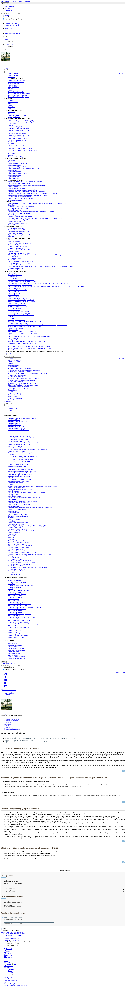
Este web (7, 19)
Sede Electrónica (9, 693)
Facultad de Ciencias (14, 420)
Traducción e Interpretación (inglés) (18, 95)
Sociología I (11, 537)
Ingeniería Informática (14, 172)
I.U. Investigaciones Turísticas (17, 571)
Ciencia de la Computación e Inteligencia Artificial (22, 456)
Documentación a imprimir (12, 33)
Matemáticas (11, 107)
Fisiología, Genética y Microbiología (18, 502)
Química (10, 108)
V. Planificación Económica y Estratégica (20, 371)
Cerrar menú (5, 3)
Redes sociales (9, 44)
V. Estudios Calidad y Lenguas (17, 376)
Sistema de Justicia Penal (15, 268)
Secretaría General (13, 365)
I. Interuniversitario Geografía (16, 551)
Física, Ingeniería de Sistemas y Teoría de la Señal (22, 501)
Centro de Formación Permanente (18, 439)
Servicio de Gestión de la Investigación (19, 604)
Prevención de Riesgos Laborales (17, 298)
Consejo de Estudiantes (15, 398)
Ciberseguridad (12, 276)
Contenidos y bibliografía (12, 25)
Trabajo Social (12, 153)
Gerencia (10, 363)
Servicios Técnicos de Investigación (18, 627)
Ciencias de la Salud (14, 310)
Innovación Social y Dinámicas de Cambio (20, 261)
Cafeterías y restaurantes (15, 645)
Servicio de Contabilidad (15, 595)
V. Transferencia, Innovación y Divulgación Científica (24, 378)
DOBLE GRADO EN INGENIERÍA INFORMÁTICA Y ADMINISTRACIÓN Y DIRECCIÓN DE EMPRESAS (29, 922)
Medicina (11, 113)
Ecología (10, 478)
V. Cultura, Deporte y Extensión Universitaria (21, 380)
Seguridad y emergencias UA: (13, 940)
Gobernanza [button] (8, 353)
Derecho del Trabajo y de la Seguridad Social (21, 469)
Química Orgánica (13, 534)
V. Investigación (13, 366)
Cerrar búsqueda (5, 15)
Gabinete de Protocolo (14, 587)
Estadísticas (8, 964)
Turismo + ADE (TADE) (15, 157)
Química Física (12, 536)
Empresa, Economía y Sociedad (17, 323)
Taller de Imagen (13, 655)
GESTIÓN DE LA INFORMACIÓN (12, 65)
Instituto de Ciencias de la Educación (19, 444)
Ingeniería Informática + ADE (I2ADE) (19, 173)
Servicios (10, 412)
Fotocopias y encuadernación (16, 650)
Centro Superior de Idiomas (16, 648)
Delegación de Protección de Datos (18, 386)
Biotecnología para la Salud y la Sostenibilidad (21, 206)
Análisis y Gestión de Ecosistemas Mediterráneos (37, 203)
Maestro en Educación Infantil (17, 140)
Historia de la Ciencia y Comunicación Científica (22, 190)
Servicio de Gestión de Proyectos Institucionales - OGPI (24, 607)
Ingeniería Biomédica (14, 165)
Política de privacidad (10, 980)
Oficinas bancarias (13, 652)
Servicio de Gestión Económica (17, 609)
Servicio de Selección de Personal (18, 622)
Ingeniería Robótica (14, 178)
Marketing (11, 143)
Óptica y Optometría (14, 117)
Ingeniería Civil (12, 170)
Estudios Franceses (13, 83)
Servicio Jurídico (13, 625)
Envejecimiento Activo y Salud (17, 230)
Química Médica (13, 225)
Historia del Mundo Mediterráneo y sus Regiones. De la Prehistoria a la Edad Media (32, 193)
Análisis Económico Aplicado (16, 451)
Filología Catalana (13, 87)
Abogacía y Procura (14, 241)
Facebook (9, 949)
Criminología (12, 123)
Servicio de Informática (15, 612)
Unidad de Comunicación (15, 629)
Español (3, 661)
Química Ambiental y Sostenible (17, 223)
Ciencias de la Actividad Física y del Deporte (21, 122)
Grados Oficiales (13, 73)
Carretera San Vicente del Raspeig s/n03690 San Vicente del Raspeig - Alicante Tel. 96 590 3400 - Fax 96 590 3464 (13, 933)
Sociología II (12, 539)
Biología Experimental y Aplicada (18, 306)
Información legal (9, 984)
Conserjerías (11, 584)
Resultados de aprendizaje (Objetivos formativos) (18, 740)
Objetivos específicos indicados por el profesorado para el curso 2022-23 (25, 742)
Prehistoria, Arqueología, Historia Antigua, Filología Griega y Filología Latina (30, 526)
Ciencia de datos (13, 278)
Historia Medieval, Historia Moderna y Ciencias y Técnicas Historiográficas (30, 507)
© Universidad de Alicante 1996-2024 (15, 985)
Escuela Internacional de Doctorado (18, 430)
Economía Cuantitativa (14, 258)
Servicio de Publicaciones (15, 619)
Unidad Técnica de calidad (16, 637)
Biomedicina (11, 205)
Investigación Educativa (15, 265)
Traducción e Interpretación (16, 92)
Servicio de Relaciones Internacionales (19, 620)
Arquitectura (11, 160)
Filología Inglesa (13, 494)
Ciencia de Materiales (14, 210)
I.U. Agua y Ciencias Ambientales (18, 556)
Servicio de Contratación (15, 597)
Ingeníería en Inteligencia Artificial (18, 167)
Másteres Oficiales (13, 75)
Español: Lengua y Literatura (16, 80)
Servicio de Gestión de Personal (17, 605)
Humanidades (12, 90)
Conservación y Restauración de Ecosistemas (21, 315)
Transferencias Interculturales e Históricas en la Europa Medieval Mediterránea (31, 348)
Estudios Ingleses (13, 85)
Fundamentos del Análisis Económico (19, 504)
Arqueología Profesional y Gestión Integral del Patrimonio (25, 181)
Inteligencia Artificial (14, 296)
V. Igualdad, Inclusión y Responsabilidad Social (22, 383)
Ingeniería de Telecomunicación (17, 290)
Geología (10, 105)
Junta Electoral (12, 396)
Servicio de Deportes (14, 600)
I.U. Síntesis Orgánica (14, 574)
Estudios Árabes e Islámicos (16, 82)
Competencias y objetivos (12, 23)
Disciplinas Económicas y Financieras (19, 476)
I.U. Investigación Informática (17, 569)
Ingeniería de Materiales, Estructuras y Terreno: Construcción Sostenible (29, 336)
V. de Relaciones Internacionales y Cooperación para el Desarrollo (27, 373)
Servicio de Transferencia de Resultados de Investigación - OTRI (27, 624)
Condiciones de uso (10, 977)
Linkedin (10, 972)
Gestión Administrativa (14, 260)
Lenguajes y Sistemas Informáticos (18, 516)
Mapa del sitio (8, 966)
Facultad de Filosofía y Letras (16, 426)
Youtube (8, 953)
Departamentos (12, 408)
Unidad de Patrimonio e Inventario (18, 635)
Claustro (10, 391)
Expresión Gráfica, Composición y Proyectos (21, 489)
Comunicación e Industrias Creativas (18, 246)
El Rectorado (12, 358)
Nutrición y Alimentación (15, 233)
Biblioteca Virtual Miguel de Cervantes (19, 436)
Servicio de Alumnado (14, 592)
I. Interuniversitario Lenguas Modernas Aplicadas (22, 552)
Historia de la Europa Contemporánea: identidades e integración (26, 191)
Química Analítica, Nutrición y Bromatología (21, 531)
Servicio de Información (15, 610)
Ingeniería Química (13, 177)
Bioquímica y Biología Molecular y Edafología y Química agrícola (27, 449)
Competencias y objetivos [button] (11, 719)
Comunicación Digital (14, 245)
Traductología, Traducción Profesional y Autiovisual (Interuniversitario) (29, 346)
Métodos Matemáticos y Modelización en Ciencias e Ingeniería (26, 341)
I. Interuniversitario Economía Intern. (19, 547)
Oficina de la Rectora (14, 361)
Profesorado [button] (7, 724)
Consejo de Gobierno (14, 393)
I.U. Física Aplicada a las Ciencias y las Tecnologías (23, 562)
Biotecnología (12, 454)
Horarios (7, 32)
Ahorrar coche (12, 643)
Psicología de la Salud (14, 527)
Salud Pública (12, 236)
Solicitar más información (11, 938)
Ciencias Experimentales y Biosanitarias (19, 313)
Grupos (7, 30)
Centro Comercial (13, 647)
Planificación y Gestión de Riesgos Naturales (21, 198)
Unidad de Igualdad (14, 634)
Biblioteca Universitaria (15, 580)
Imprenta (10, 589)
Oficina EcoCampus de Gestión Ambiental (20, 590)
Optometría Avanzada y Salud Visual (19, 235)
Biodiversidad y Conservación (17, 305)
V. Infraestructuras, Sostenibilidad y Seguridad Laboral (24, 370)
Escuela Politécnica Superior (16, 428)
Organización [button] (8, 401)
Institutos (10, 410)
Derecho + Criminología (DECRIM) (18, 128)
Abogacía (11, 240)
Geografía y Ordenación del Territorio (19, 135)
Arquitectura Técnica (14, 162)
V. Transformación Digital (15, 381)
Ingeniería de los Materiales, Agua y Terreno (46, 286)
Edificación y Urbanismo (15, 483)
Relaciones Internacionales (16, 147)
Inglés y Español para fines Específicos (19, 196)
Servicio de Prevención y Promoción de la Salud (22, 617)
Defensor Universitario (14, 395)
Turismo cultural (13, 270)
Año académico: (60, 870)
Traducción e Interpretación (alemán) (19, 93)
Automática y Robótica (15, 275)
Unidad (21, 669)
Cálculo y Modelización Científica (18, 208)
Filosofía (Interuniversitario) (16, 328)
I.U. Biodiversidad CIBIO (15, 566)
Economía (11, 132)
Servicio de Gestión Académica (17, 602)
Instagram (9, 955)
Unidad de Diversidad (14, 632)
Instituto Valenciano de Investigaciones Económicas (23, 448)
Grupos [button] (6, 725)
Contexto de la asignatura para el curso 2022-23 (18, 737)
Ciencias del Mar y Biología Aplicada (19, 311)
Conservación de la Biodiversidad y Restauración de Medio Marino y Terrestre (31, 211)
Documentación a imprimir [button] (12, 729)
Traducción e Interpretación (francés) (19, 97)
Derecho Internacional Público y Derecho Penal (22, 471)
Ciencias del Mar (13, 102)
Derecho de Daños (13, 251)
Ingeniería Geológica (14, 291)
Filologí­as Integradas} (14, 496)
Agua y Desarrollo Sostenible (16, 303)
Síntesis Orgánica (13, 345)
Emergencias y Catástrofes (16, 228)
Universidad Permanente (15, 446)
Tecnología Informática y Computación (19, 541)
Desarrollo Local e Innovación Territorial (20, 183)
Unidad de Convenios (14, 630)
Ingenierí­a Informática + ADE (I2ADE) (19, 138)
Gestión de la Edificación (40, 283)
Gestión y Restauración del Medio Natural (35, 218)
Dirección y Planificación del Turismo (19, 253)
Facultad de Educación (14, 425)
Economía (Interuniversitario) (16, 320)
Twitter (8, 951)
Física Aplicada (12, 499)
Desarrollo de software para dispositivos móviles (22, 281)
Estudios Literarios (13, 186)
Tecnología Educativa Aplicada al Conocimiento (22, 301)
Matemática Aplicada (14, 519)
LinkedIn (9, 958)
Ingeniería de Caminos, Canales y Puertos (20, 285)
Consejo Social (12, 390)
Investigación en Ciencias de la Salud (19, 231)
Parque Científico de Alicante (16, 656)
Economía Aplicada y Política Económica (20, 479)
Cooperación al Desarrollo (15, 248)
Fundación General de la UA (16, 658)
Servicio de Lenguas (14, 615)
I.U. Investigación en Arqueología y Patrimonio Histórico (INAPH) (27, 567)
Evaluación (8, 27)
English (13, 663)
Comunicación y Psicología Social (18, 464)
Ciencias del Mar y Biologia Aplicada (19, 461)
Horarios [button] (7, 727)
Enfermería (11, 112)
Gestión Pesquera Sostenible (16, 215)
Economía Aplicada (14, 256)
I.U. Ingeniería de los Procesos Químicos (20, 564)
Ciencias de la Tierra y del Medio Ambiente (20, 459)
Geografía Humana (13, 506)
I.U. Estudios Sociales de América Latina (20, 561)
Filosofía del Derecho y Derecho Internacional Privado (24, 497)
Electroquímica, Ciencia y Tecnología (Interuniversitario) (24, 321)
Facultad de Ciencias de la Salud (17, 421)
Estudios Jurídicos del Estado (16, 487)
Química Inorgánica (14, 532)
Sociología (11, 152)
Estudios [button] (6, 68)
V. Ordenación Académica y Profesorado (20, 368)
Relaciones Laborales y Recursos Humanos (20, 148)
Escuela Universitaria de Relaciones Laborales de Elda (24, 443)
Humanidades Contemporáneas (17, 509)
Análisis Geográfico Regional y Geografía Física (22, 453)
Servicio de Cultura (13, 599)
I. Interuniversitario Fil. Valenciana (18, 549)
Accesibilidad (8, 979)
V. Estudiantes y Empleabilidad (17, 375)
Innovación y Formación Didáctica (18, 514)
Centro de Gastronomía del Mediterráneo (20, 441)
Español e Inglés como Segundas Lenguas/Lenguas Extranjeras (26, 185)
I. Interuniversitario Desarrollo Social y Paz (20, 546)
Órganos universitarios (14, 360)
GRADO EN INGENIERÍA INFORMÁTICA (14, 917)
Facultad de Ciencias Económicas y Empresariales (22, 418)
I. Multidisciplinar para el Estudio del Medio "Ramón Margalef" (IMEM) (29, 554)
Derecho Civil (12, 468)
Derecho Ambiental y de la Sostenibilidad (20, 250)
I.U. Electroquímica (14, 557)
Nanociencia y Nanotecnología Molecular (20, 220)
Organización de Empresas (16, 524)
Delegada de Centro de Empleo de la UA (20, 388)
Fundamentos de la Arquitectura (17, 163)
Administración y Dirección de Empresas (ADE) (22, 120)
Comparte (7, 967)
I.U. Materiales (12, 572)
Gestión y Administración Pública (18, 137)
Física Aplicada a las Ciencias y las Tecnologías (22, 331)
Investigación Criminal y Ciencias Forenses (20, 263)
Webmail (7, 694)
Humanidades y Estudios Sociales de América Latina (23, 333)
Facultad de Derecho (14, 423)
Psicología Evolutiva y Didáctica (17, 529)
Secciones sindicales (14, 653)
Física (10, 103)
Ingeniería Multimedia (14, 175)
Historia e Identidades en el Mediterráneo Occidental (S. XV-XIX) (27, 195)
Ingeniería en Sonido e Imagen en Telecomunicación (23, 168)
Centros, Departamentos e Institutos (18, 400)
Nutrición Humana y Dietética (17, 115)
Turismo (10, 155)
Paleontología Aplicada (15, 221)
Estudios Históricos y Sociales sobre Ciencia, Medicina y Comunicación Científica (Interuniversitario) (37, 325)
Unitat (22, 19)
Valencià (8, 663)
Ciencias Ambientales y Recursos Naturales (20, 458)
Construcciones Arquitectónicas (17, 466)
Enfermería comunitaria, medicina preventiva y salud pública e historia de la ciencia (32, 486)
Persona (15, 19)
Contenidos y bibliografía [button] (11, 720)
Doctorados (11, 77)
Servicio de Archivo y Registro (17, 594)
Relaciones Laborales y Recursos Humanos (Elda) (22, 150)
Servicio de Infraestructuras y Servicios (19, 614)
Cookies (6, 982)
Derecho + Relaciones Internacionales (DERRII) (22, 130)
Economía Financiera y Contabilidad (18, 481)
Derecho (10, 125)
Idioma (7, 39)
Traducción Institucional (15, 200)
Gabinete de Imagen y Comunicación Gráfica (21, 585)
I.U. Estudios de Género (15, 559)
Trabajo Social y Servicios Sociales (18, 542)
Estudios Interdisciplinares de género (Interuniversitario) (24, 326)
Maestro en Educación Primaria (17, 142)
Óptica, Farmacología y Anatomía (18, 522)
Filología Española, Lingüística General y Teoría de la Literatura (26, 492)
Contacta (7, 962)
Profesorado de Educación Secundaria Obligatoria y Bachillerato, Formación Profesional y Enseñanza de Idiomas (41, 266)
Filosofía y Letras (13, 330)
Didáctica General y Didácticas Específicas (20, 474)
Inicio (6, 961)
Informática (11, 335)
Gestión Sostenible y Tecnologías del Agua (20, 216)
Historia (10, 88)
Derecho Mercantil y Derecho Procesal (19, 473)
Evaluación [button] (7, 722)
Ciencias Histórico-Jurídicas (16, 463)
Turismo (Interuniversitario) (16, 350)
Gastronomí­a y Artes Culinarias (17, 133)
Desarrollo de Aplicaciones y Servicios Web (21, 280)
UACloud (7, 696)
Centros (10, 407)
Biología (10, 100)
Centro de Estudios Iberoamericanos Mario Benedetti (23, 438)
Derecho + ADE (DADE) (15, 127)
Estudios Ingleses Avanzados (16, 188)
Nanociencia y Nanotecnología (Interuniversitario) (22, 343)
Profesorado (8, 28)
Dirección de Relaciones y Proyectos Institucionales (23, 385)
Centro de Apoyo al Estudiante (17, 582)
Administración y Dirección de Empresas (20, 243)
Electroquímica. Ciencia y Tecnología (19, 213)
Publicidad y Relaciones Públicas (17, 145)
